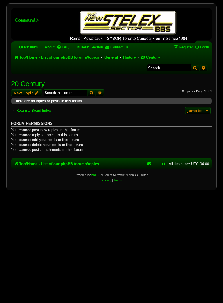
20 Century (28, 84)
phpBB (96, 174)
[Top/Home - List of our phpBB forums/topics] (128, 26)
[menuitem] (47, 47)
